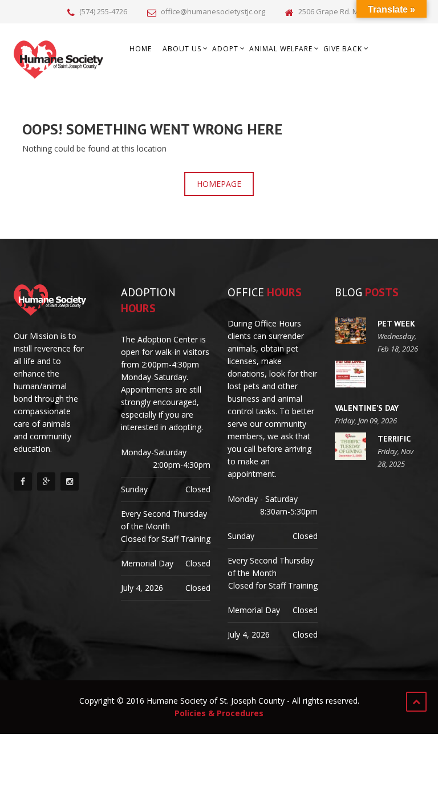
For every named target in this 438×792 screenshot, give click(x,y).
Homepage (219, 183)
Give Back (342, 49)
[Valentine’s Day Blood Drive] (350, 374)
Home (140, 49)
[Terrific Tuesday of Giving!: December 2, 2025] (350, 445)
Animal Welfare (281, 49)
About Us (182, 49)
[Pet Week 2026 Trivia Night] (350, 330)
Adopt (225, 49)
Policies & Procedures (219, 713)
